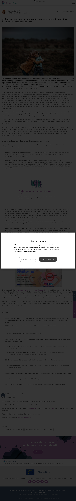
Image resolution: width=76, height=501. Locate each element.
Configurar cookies (28, 259)
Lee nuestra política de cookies (25, 251)
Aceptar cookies (48, 259)
